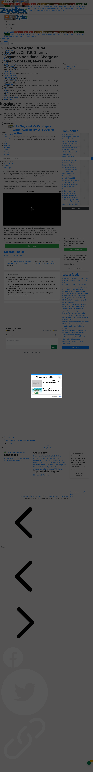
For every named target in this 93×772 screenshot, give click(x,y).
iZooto (60, 396)
